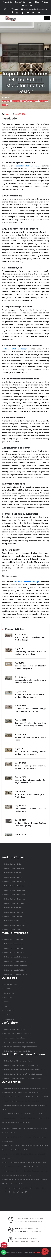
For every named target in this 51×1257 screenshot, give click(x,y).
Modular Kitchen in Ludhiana (14, 886)
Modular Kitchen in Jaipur (13, 877)
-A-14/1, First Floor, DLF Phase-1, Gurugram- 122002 (22, 1092)
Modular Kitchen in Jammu (13, 912)
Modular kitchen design (14, 349)
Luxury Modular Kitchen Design (15, 1038)
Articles (45, 2)
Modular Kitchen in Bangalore (14, 925)
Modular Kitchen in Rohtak (13, 916)
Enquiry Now (8, 1015)
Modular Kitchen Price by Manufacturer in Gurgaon (22, 1065)
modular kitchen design (27, 166)
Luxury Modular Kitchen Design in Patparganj (20, 1042)
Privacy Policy (9, 1019)
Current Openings (10, 984)
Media (30, 2)
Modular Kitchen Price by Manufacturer (18, 1061)
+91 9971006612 (13, 9)
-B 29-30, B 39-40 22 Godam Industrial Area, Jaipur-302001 (23, 1113)
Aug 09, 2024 (20, 114)
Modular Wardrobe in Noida (13, 948)
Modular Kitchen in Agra (12, 929)
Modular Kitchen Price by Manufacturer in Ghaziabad (23, 1074)
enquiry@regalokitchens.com (35, 9)
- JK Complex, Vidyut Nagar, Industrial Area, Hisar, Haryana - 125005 (25, 1162)
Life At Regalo (9, 993)
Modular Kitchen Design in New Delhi (17, 1051)
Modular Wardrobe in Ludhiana (15, 961)
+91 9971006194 (34, 1231)
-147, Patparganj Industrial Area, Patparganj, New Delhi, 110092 (25, 1088)
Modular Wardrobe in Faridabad (15, 970)
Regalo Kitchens (41, 1252)
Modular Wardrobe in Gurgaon (14, 944)
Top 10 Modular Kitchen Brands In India (17, 1033)
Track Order (7, 2)
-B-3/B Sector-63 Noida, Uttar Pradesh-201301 (22, 1101)
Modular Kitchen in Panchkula (14, 899)
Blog (37, 2)
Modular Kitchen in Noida (13, 873)
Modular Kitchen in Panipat (13, 908)
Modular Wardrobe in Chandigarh (16, 957)
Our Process (8, 997)
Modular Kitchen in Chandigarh (15, 881)
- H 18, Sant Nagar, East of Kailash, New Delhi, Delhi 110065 (24, 1188)
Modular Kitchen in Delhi (12, 864)
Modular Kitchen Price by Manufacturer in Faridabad (23, 1070)
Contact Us (20, 2)
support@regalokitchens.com (27, 1241)
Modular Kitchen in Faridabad (14, 894)
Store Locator (26, 5)
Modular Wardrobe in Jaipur (14, 952)
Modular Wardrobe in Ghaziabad (15, 966)
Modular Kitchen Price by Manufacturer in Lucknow (22, 1078)
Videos (6, 1002)
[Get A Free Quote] (4, 1245)
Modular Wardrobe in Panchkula (15, 974)
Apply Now (7, 989)
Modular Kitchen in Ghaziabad (14, 890)
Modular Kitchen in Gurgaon (14, 868)
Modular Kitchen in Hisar (12, 921)
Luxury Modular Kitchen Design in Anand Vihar (20, 1047)
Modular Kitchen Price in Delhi (14, 1029)
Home (4, 97)
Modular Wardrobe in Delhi (13, 939)
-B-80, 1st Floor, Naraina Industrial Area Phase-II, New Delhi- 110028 (26, 1096)
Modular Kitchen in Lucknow (14, 903)
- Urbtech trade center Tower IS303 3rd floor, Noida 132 (21, 1167)
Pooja (6, 114)
